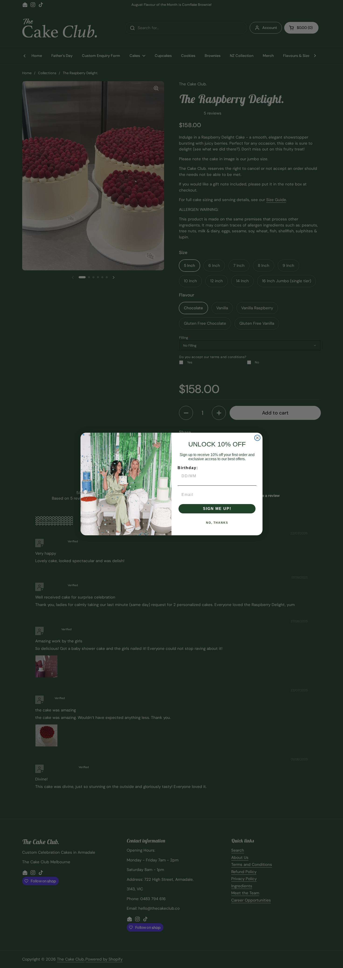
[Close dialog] (257, 438)
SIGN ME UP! (217, 509)
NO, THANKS (217, 522)
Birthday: (188, 468)
